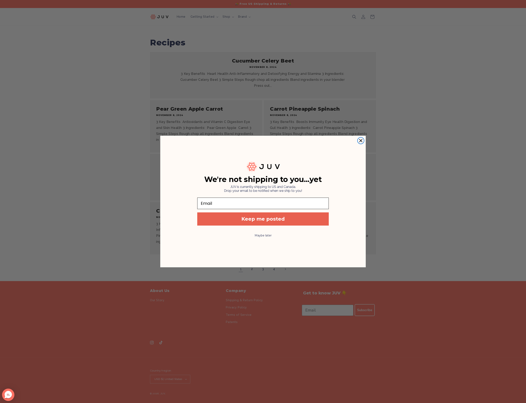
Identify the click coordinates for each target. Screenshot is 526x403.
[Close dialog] (361, 140)
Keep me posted (263, 219)
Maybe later (263, 235)
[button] (8, 395)
